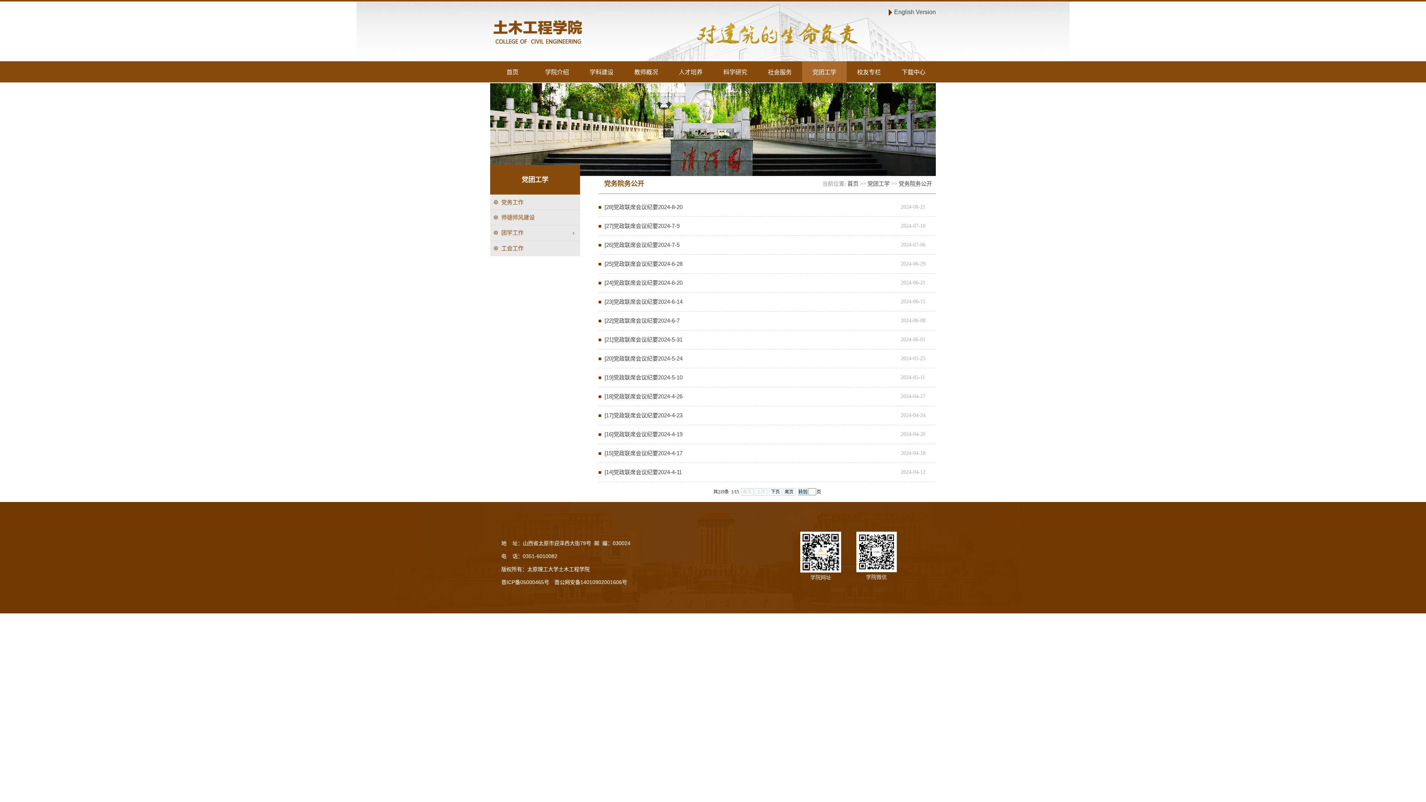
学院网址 (820, 577)
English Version (915, 12)
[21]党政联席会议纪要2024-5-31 (644, 339)
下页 (775, 492)
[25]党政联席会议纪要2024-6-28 (644, 264)
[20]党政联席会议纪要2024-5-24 (644, 358)
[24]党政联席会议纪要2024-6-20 (644, 283)
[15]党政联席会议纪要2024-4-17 (644, 453)
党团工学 (824, 72)
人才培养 (691, 72)
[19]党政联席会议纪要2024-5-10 (644, 377)
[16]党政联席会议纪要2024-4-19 (644, 434)
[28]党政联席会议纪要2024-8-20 (644, 207)
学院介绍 (557, 72)
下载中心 (913, 72)
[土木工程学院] (600, 33)
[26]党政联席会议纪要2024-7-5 (642, 245)
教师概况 (646, 72)
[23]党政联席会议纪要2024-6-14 (644, 301)
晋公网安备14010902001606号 (590, 582)
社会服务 (780, 72)
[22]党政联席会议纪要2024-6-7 (642, 320)
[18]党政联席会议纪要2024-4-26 (644, 396)
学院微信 (876, 577)
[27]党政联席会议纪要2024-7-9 (642, 226)
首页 (512, 72)
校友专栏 (869, 72)
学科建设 (601, 72)
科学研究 (735, 72)
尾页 (789, 492)
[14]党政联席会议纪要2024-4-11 (643, 472)
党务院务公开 (915, 183)
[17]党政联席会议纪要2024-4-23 (644, 415)
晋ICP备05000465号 (525, 582)
